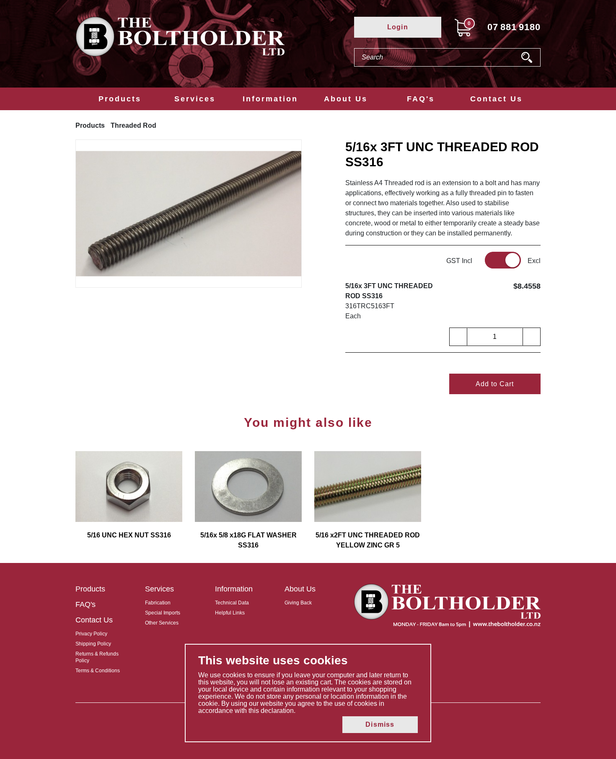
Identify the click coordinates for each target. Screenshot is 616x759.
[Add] (531, 337)
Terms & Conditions (97, 671)
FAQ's (421, 99)
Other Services (162, 623)
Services (194, 99)
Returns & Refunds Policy (97, 657)
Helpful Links (230, 613)
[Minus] (458, 337)
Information (270, 99)
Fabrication (158, 603)
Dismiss (379, 724)
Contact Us (496, 99)
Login (397, 27)
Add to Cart (495, 383)
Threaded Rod (133, 125)
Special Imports (162, 613)
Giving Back (298, 603)
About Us (346, 99)
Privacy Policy (91, 634)
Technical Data (232, 603)
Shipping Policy (93, 644)
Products (119, 99)
